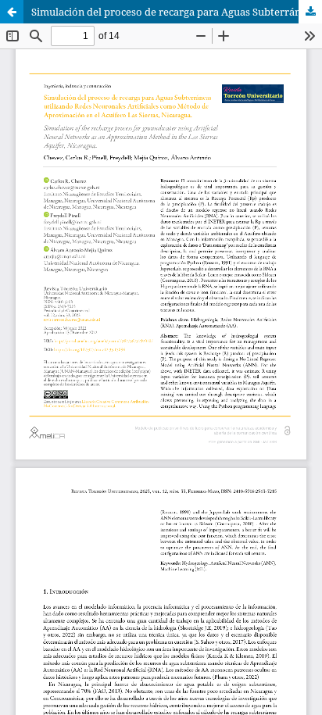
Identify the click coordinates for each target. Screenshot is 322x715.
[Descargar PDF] (310, 11)
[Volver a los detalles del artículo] (11, 11)
